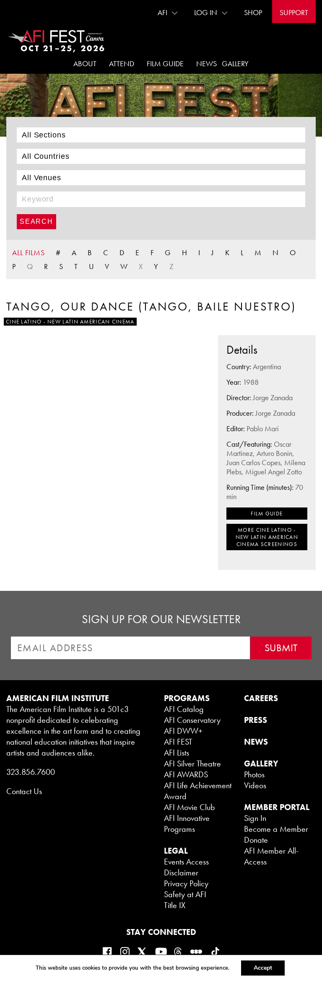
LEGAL (176, 850)
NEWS (256, 741)
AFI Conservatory (192, 719)
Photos (254, 774)
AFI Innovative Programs (187, 823)
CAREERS (261, 698)
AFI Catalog (184, 709)
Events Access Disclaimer (186, 867)
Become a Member (276, 828)
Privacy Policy (186, 883)
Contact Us (24, 791)
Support (294, 12)
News (206, 63)
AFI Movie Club (189, 807)
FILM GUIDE (267, 513)
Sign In (255, 818)
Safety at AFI (185, 894)
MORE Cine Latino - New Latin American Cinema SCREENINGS (267, 537)
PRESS (255, 719)
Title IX (174, 905)
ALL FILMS (28, 252)
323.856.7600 (30, 771)
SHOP (253, 12)
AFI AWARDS (186, 774)
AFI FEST (178, 741)
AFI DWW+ (183, 730)
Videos (255, 785)
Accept (263, 968)
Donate (256, 839)
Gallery (235, 63)
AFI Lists (176, 752)
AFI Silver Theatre (192, 763)
